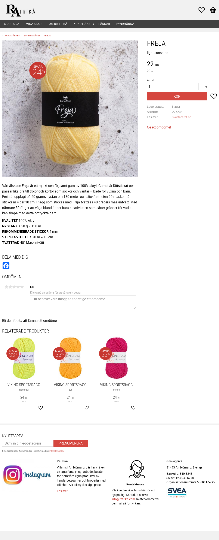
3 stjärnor (14, 287)
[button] (203, 10)
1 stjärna (6, 287)
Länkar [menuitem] (104, 24)
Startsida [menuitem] (11, 24)
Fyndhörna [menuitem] (125, 24)
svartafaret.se (181, 117)
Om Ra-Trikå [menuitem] (58, 24)
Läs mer (62, 491)
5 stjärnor (22, 287)
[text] (182, 64)
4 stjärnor (18, 287)
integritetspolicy (56, 450)
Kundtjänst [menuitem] (83, 24)
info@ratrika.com (123, 499)
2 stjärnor (10, 287)
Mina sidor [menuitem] (34, 24)
